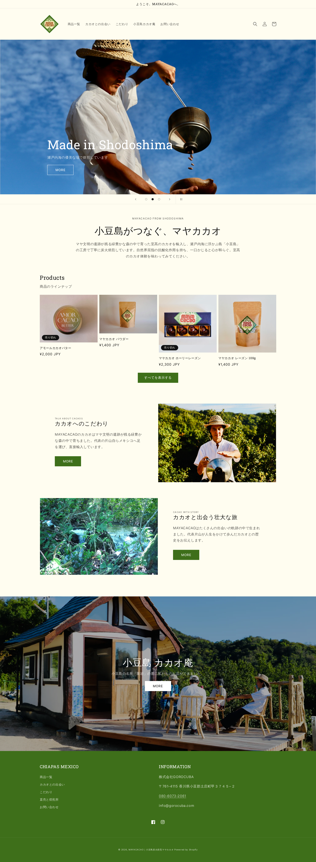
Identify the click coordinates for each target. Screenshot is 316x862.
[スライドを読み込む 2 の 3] (152, 199)
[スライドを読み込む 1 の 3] (146, 199)
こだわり (46, 792)
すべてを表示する (158, 378)
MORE (60, 170)
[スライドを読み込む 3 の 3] (159, 199)
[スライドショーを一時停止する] (180, 199)
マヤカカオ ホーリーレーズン (180, 358)
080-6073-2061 (172, 796)
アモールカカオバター (55, 348)
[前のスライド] (135, 199)
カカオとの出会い (52, 784)
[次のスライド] (169, 199)
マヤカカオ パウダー (114, 339)
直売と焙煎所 (49, 799)
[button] (255, 24)
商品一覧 (46, 777)
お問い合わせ (49, 807)
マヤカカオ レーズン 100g (237, 358)
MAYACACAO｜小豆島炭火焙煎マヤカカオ (151, 849)
